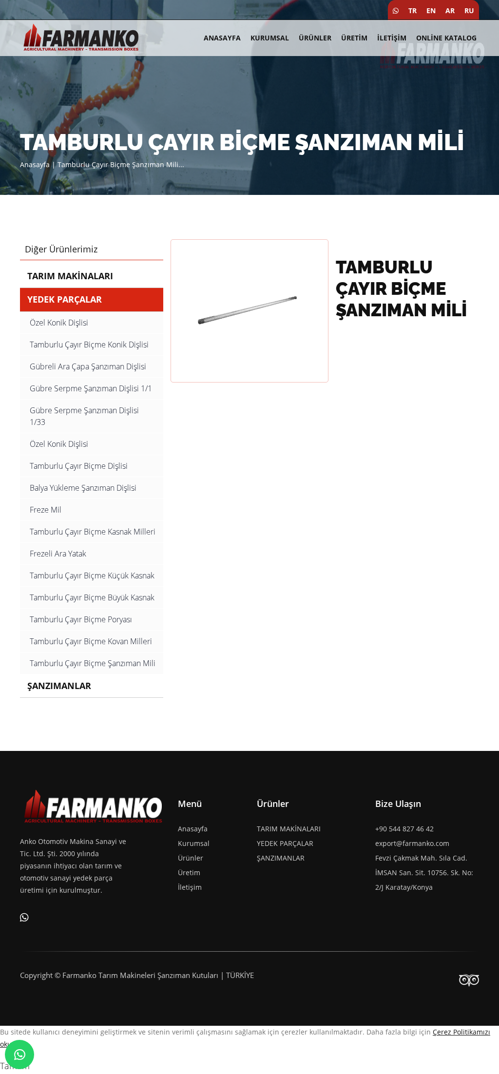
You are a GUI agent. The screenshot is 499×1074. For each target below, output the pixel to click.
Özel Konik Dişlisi (59, 322)
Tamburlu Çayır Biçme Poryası (81, 619)
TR (412, 10)
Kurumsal (269, 37)
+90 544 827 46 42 (404, 828)
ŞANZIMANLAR (59, 685)
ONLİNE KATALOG (446, 37)
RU (469, 10)
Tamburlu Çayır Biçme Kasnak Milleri (92, 531)
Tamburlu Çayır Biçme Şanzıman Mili (92, 663)
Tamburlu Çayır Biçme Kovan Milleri (91, 641)
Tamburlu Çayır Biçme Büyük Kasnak (92, 597)
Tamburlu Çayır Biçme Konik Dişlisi (89, 344)
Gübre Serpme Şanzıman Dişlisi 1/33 (84, 416)
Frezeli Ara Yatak (58, 553)
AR (450, 10)
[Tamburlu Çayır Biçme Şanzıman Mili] (249, 310)
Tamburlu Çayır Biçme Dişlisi (79, 465)
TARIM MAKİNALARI (70, 276)
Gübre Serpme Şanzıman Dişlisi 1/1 (91, 388)
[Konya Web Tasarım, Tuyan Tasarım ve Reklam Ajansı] (469, 980)
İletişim (391, 37)
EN (431, 10)
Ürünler (315, 37)
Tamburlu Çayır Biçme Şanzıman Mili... (121, 164)
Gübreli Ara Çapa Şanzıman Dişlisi (88, 366)
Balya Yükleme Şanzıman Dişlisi (83, 487)
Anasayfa (222, 37)
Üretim (354, 37)
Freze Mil (45, 509)
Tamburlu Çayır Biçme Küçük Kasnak (92, 575)
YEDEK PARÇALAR (64, 299)
